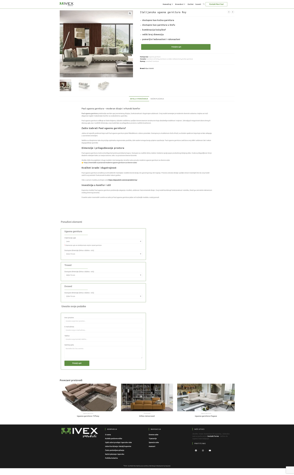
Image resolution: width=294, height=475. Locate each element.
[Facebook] (196, 450)
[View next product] (232, 12)
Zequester (168, 465)
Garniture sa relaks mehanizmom (171, 59)
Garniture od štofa (153, 59)
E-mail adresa (69, 327)
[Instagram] (203, 450)
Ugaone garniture (155, 57)
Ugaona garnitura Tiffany (88, 416)
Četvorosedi (147, 413)
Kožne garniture (187, 59)
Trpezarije (153, 438)
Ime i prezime (69, 318)
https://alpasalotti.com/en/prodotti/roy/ (122, 180)
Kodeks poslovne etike (113, 438)
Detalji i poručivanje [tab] (139, 99)
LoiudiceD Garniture (152, 61)
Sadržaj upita (69, 345)
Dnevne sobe (153, 435)
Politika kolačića (111, 458)
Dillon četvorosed (147, 416)
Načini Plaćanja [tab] (157, 99)
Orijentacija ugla (70, 238)
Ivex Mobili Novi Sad (133, 465)
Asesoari (152, 446)
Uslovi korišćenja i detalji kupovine (118, 446)
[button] (130, 13)
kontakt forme (213, 436)
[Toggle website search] (204, 4)
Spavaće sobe (154, 442)
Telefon (67, 336)
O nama (108, 435)
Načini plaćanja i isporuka (114, 454)
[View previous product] (228, 12)
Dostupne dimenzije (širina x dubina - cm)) (79, 250)
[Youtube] (210, 450)
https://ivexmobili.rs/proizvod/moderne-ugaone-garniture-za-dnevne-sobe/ (110, 163)
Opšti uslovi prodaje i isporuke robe (118, 442)
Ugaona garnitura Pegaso (206, 416)
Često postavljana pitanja (114, 450)
